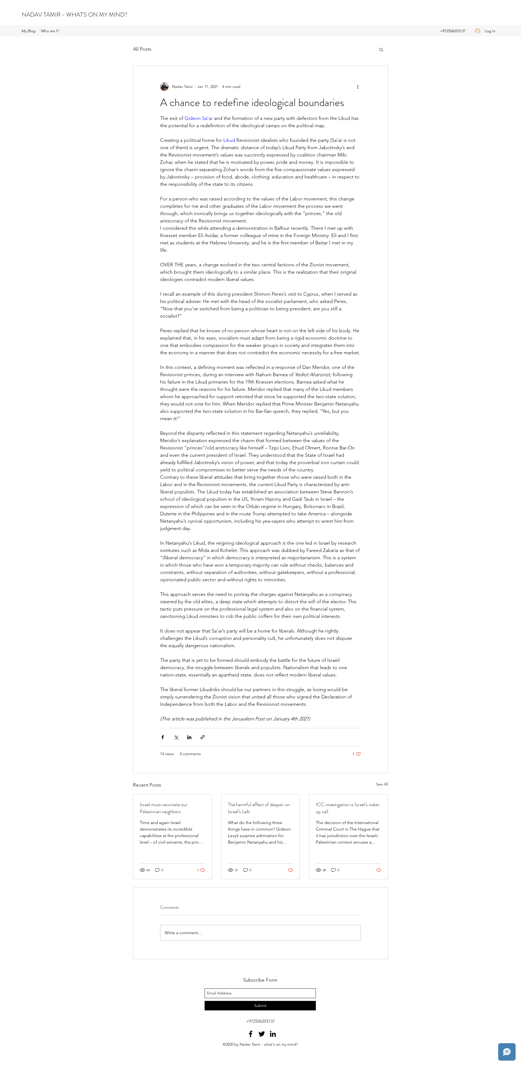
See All (382, 784)
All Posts (142, 49)
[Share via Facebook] (162, 737)
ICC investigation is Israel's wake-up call (348, 808)
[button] (381, 49)
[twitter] (262, 1034)
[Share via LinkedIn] (189, 737)
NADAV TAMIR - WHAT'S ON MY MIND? (74, 14)
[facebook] (250, 1034)
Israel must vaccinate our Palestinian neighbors (164, 808)
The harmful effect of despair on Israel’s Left (259, 808)
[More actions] (357, 86)
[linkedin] (273, 1034)
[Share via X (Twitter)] (176, 737)
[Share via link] (202, 737)
